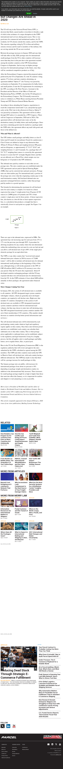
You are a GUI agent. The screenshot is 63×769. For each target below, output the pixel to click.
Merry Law (5, 23)
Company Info (4, 744)
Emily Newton (6, 680)
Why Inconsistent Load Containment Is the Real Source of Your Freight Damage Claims (21, 487)
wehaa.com (58, 754)
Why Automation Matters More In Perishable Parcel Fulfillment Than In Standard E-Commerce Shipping (49, 693)
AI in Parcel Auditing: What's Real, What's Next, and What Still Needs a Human (49, 669)
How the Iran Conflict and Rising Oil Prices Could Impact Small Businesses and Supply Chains (21, 439)
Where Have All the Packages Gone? (6, 534)
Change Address (15, 753)
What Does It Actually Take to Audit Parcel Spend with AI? (49, 655)
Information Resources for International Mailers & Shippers (6, 512)
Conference (24, 747)
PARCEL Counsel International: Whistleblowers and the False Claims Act (21, 462)
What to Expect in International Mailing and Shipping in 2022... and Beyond (21, 536)
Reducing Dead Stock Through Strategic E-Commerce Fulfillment (16, 674)
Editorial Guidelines (6, 757)
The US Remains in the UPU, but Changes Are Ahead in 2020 (19, 17)
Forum (23, 744)
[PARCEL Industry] (9, 737)
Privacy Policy (28, 6)
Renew (13, 751)
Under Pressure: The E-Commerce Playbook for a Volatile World (48, 662)
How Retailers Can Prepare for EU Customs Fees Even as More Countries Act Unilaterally (7, 438)
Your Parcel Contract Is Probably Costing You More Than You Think (48, 649)
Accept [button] (29, 13)
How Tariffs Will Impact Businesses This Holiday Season (35, 461)
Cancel (13, 755)
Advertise (4, 747)
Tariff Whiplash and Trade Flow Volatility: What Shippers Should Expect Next (35, 437)
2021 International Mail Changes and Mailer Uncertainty (35, 535)
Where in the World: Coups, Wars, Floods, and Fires (35, 511)
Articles (19, 471)
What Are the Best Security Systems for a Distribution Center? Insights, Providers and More (35, 487)
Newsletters (14, 749)
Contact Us (4, 753)
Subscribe (14, 747)
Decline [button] (35, 13)
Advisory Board (25, 749)
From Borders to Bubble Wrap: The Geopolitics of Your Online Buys (7, 461)
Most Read (39, 644)
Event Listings (4, 751)
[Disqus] (22, 567)
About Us (3, 749)
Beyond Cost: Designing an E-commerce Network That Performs (6, 486)
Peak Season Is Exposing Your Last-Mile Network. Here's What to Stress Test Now (49, 676)
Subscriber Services (16, 744)
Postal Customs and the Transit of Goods (21, 511)
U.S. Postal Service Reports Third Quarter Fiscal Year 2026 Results (49, 714)
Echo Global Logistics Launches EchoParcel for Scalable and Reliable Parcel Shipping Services (49, 684)
